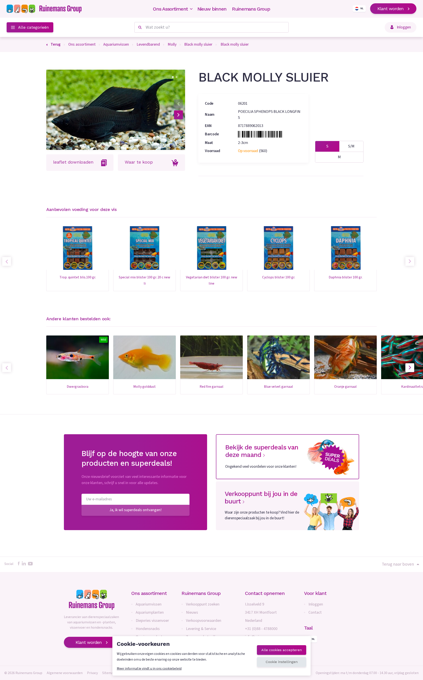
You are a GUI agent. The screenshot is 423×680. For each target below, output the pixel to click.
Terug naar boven (398, 564)
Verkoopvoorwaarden (203, 620)
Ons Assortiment (170, 9)
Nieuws (192, 612)
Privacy (92, 673)
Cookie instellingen (282, 662)
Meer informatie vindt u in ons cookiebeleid (149, 668)
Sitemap (108, 673)
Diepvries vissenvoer (152, 620)
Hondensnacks (148, 629)
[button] (173, 77)
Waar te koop (139, 162)
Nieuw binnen (211, 9)
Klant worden (390, 8)
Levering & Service (201, 629)
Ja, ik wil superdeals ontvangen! (135, 510)
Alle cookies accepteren (281, 650)
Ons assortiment (149, 593)
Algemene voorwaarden (65, 673)
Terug (56, 44)
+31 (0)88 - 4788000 (261, 629)
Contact (315, 612)
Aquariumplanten (150, 612)
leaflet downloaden (73, 162)
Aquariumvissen (148, 604)
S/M (351, 146)
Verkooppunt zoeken (202, 604)
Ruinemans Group (251, 9)
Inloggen (315, 604)
